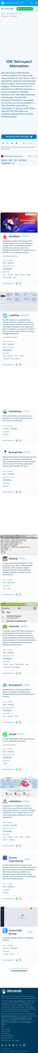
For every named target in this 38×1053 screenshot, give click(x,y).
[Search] (31, 3)
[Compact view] (32, 156)
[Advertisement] (19, 37)
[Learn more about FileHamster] (5, 411)
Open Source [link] (23, 160)
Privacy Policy (5, 1031)
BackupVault (11, 116)
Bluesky (22, 1018)
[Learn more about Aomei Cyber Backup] (5, 930)
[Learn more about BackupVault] (5, 685)
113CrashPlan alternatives (10, 337)
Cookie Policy (5, 1033)
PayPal (3, 1024)
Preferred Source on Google (10, 1040)
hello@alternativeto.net (9, 1016)
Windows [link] (4, 160)
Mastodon (16, 1018)
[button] (25, 236)
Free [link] (15, 160)
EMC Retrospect (8, 72)
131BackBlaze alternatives (10, 256)
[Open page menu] (36, 3)
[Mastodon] (10, 1045)
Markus (21, 1001)
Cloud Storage (7, 269)
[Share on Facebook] (3, 143)
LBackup (19, 108)
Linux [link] (10, 160)
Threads (28, 1018)
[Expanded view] (30, 156)
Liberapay (28, 1022)
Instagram (4, 1020)
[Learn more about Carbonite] (5, 626)
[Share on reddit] (12, 143)
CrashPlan (6, 113)
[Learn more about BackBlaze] (5, 236)
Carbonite (28, 113)
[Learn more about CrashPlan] (5, 315)
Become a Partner (7, 1038)
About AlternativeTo (7, 1036)
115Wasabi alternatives (9, 744)
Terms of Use (5, 1029)
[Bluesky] (13, 1045)
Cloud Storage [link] (6, 163)
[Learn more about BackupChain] (5, 452)
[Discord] (2, 1045)
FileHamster (6, 108)
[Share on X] (7, 143)
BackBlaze (28, 100)
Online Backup (7, 350)
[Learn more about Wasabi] (5, 734)
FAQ (2, 1027)
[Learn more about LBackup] (5, 558)
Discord (24, 1016)
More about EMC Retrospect (18, 136)
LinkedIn (13, 1020)
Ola (15, 1001)
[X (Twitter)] (6, 1045)
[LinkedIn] (24, 1045)
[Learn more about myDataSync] (5, 801)
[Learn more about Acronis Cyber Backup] (5, 857)
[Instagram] (20, 1045)
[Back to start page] (2, 3)
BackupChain (17, 113)
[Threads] (17, 1045)
